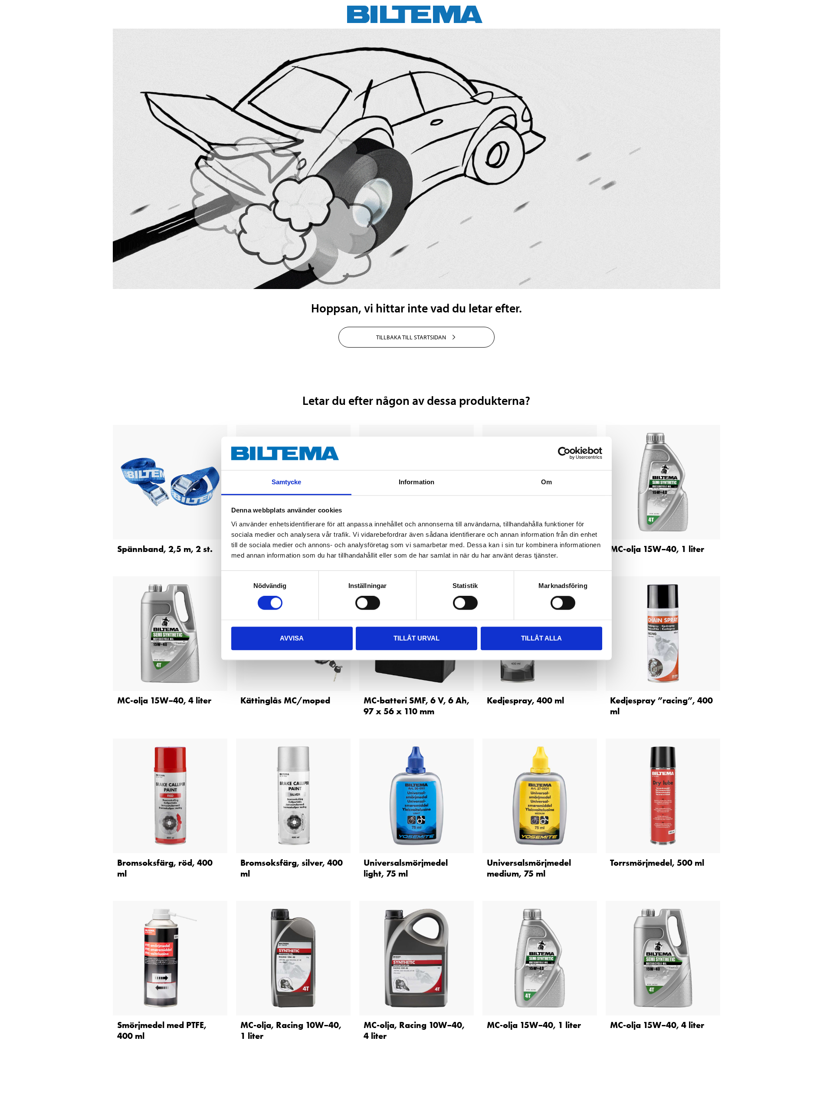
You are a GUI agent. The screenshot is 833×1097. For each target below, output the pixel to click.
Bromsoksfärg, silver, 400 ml (291, 868)
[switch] (367, 603)
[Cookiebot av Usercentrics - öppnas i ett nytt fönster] (564, 453)
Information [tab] (416, 482)
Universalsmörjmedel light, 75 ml (406, 868)
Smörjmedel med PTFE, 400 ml (162, 1030)
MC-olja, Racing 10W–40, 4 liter (414, 1030)
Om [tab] (546, 482)
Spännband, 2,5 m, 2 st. (165, 549)
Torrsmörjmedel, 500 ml (657, 862)
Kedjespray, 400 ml (525, 700)
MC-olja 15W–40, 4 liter (164, 700)
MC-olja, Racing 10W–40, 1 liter (290, 1030)
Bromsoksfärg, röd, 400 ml (165, 868)
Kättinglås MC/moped (285, 700)
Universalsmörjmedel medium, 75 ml (529, 868)
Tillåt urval (416, 638)
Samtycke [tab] (287, 482)
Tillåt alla (541, 638)
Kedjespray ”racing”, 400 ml (661, 706)
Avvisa (292, 638)
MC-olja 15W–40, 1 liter (657, 549)
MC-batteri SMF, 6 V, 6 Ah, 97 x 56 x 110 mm (416, 706)
